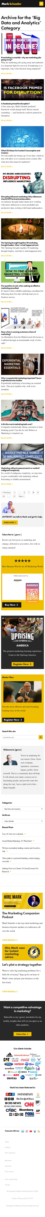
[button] (41, 4)
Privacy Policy (9, 1171)
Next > (21, 496)
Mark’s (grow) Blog (11, 1179)
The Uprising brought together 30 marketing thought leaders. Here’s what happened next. (20, 243)
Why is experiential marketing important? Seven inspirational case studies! (21, 379)
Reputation (8, 1160)
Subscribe (8, 1166)
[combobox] (20, 737)
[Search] (41, 737)
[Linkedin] (23, 1131)
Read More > (7, 73)
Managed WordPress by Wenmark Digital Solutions (22, 1206)
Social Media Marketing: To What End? (17, 840)
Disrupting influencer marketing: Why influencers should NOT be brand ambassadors (21, 197)
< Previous (6, 492)
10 (4, 496)
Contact (7, 1185)
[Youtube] (31, 1131)
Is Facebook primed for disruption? (15, 103)
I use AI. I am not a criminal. (13, 833)
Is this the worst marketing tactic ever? (16, 424)
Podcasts (7, 1147)
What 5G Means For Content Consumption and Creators (20, 151)
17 (14, 496)
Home (7, 1142)
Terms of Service (10, 1153)
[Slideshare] (35, 1131)
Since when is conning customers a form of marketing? (18, 333)
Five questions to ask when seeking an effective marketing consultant (20, 286)
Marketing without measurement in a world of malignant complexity (20, 469)
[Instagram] (27, 1131)
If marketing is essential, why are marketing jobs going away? (21, 58)
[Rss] (39, 1131)
